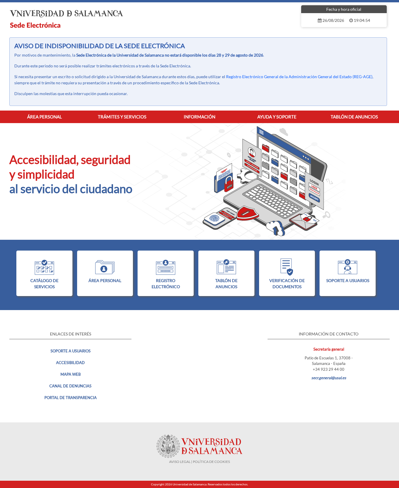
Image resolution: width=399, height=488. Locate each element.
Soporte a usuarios (71, 351)
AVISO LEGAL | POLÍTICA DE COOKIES (199, 461)
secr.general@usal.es (328, 377)
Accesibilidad (70, 362)
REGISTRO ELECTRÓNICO (166, 283)
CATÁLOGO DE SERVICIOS (44, 283)
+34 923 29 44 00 (328, 369)
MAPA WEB (70, 374)
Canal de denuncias (70, 386)
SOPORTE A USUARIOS (347, 280)
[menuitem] (44, 117)
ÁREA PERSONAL (105, 280)
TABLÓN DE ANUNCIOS (226, 283)
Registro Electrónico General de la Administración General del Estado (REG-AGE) (299, 76)
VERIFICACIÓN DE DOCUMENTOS (287, 283)
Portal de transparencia (70, 397)
